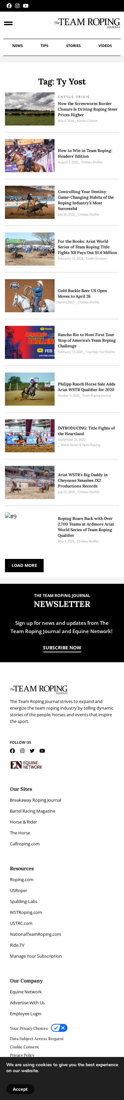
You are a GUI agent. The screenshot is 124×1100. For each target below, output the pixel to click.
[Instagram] (17, 5)
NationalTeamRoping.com (35, 934)
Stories (73, 45)
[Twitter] (32, 750)
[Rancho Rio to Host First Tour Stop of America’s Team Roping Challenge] (30, 342)
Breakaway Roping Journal (35, 800)
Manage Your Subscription (36, 956)
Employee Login (25, 1014)
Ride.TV (17, 945)
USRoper (18, 890)
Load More (24, 565)
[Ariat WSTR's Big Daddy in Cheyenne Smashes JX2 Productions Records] (30, 482)
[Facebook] (9, 5)
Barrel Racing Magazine (32, 811)
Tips (44, 45)
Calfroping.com (25, 844)
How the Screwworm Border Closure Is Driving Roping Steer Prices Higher (88, 109)
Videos (105, 45)
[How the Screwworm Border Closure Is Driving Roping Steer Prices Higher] (30, 108)
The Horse (20, 833)
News (17, 45)
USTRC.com (21, 923)
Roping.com (21, 879)
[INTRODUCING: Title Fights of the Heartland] (30, 435)
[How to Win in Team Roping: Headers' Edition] (30, 155)
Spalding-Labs (23, 901)
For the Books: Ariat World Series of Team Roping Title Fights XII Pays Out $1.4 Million (87, 247)
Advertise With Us (27, 1003)
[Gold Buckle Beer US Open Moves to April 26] (30, 295)
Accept (20, 1089)
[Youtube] (25, 5)
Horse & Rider (23, 822)
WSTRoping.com (26, 912)
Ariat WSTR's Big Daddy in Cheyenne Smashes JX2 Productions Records (83, 480)
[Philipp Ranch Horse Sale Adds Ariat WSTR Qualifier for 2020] (30, 389)
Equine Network (26, 992)
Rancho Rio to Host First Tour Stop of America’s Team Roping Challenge (87, 340)
